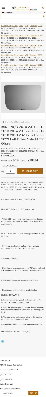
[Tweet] (2, 342)
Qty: (3, 171)
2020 (40, 55)
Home (3, 26)
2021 (40, 45)
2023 (40, 26)
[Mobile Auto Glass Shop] (23, 8)
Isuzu (21, 26)
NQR (26, 26)
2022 (40, 36)
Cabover (33, 26)
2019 (40, 65)
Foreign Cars (12, 26)
